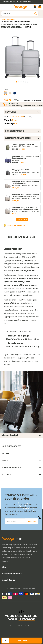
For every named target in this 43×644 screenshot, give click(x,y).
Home (3, 19)
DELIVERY (6, 453)
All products (11, 19)
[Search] (35, 13)
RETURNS (6, 474)
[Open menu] (3, 6)
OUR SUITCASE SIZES (11, 446)
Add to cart (23, 640)
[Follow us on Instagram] (20, 539)
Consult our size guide (16, 225)
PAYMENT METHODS (11, 467)
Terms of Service (28, 588)
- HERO (27, 27)
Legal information (13, 588)
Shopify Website (27, 626)
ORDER (5, 460)
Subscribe (31, 521)
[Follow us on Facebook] (17, 539)
